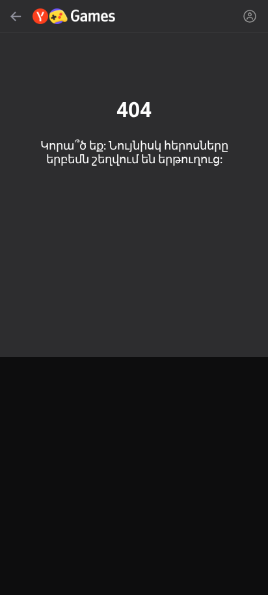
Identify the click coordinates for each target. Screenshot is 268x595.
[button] (134, 297)
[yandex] (74, 16)
